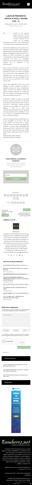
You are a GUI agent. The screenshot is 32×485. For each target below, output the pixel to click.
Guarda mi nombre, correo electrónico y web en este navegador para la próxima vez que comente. (15, 335)
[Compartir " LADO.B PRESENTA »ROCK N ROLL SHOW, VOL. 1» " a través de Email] (14, 198)
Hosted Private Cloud (19, 480)
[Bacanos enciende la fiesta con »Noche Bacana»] (16, 265)
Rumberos (15, 24)
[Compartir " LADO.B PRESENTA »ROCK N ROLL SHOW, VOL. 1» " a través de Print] (17, 198)
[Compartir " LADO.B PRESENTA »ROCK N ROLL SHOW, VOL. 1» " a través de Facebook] (5, 195)
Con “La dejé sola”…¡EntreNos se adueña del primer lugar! (13, 297)
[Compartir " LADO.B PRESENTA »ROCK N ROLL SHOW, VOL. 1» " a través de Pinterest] (17, 195)
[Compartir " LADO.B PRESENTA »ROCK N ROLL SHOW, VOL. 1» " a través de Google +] (11, 195)
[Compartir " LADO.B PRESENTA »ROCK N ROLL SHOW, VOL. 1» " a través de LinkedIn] (20, 195)
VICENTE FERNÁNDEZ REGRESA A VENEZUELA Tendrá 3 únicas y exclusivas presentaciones (16, 279)
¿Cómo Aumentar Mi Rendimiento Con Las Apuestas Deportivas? (15, 365)
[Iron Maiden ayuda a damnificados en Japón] (16, 284)
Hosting (10, 478)
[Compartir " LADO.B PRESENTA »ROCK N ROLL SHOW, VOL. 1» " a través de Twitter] (8, 195)
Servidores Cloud (21, 478)
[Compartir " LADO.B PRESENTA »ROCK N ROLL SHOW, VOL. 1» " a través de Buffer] (23, 195)
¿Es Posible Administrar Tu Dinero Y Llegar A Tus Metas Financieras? (16, 370)
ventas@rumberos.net (24, 469)
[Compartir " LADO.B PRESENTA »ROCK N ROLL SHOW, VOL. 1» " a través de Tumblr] (14, 195)
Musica (11, 26)
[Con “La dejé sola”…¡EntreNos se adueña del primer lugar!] (16, 293)
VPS (14, 478)
